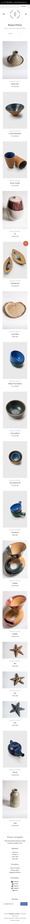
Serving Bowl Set (15, 483)
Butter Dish (15, 84)
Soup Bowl (15, 532)
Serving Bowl (15, 433)
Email (16, 890)
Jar (15, 234)
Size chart (15, 859)
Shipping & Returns (15, 872)
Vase (15, 823)
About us (15, 852)
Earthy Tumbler (15, 183)
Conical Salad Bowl (15, 134)
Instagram (16, 888)
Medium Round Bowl (15, 384)
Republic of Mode (14, 914)
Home (6, 28)
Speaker (15, 583)
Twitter (15, 884)
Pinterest (15, 886)
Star (15, 664)
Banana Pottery (15, 81)
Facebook (16, 882)
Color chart (15, 857)
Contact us (15, 854)
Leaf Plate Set (15, 283)
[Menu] (3, 14)
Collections (12, 28)
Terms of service (15, 868)
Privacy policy (15, 870)
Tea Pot (15, 772)
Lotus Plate (15, 334)
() (23, 6)
